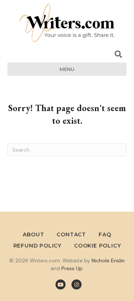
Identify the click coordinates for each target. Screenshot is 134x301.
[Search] (118, 54)
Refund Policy (37, 245)
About (33, 234)
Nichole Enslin (108, 260)
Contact (71, 234)
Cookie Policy (97, 245)
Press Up (72, 268)
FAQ (105, 234)
